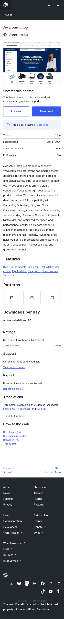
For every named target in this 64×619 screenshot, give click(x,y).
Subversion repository (15, 436)
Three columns (50, 271)
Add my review (11, 345)
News (6, 493)
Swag (39, 532)
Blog (5, 267)
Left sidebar (47, 267)
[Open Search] (48, 5)
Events (38, 521)
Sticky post (34, 271)
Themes (7, 14)
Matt (7, 549)
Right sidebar (19, 271)
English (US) (9, 408)
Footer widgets (18, 267)
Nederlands (24, 408)
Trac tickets (9, 443)
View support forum (14, 367)
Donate (40, 527)
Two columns (10, 275)
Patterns (39, 504)
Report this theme (13, 388)
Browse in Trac (11, 439)
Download (46, 111)
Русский (41, 408)
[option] (11, 298)
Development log (12, 432)
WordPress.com (14, 543)
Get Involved (41, 515)
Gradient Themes (18, 34)
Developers (10, 527)
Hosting (8, 498)
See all (57, 345)
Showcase (40, 487)
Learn (6, 515)
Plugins (38, 498)
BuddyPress (12, 560)
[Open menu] (58, 5)
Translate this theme (14, 416)
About (7, 487)
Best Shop (42, 124)
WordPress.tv (13, 532)
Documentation (12, 521)
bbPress (10, 555)
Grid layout (33, 267)
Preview (16, 111)
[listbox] (32, 298)
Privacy (7, 504)
